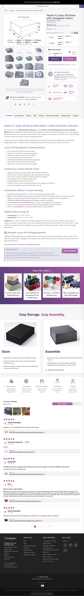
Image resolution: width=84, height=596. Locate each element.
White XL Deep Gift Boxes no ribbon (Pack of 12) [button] (22, 452)
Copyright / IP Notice (49, 545)
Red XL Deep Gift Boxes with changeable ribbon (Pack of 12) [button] (25, 501)
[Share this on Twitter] (20, 104)
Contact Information (30, 555)
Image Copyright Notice (21, 92)
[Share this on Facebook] (24, 104)
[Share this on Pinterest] (29, 104)
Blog (25, 543)
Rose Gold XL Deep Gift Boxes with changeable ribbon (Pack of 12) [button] (26, 432)
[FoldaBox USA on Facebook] (65, 545)
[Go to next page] (52, 526)
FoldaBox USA (44, 577)
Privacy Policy (47, 557)
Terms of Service (48, 561)
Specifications (19, 115)
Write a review (62, 404)
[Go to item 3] (26, 411)
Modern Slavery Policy (49, 554)
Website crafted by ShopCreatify (42, 579)
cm (72, 32)
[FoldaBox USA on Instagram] (76, 545)
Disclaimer (46, 552)
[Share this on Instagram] (15, 104)
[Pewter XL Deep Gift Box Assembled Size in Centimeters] (24, 30)
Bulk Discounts (65, 115)
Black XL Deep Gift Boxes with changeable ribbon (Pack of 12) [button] (25, 521)
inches (75, 32)
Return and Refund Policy (50, 559)
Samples (75, 115)
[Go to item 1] (8, 411)
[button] (51, 21)
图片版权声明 (30, 92)
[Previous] (6, 30)
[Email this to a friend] (33, 104)
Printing (41, 115)
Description (8, 115)
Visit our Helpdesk (70, 251)
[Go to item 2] (17, 411)
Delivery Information (52, 115)
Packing (28, 115)
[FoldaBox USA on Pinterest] (70, 545)
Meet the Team (28, 550)
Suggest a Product (29, 552)
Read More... (34, 99)
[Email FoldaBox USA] (65, 551)
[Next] (43, 30)
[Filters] (75, 403)
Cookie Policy (47, 543)
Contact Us (65, 541)
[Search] (77, 6)
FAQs (34, 115)
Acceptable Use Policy (49, 541)
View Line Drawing (51, 32)
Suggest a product (70, 64)
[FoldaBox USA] (42, 6)
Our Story (26, 548)
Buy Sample (69, 59)
